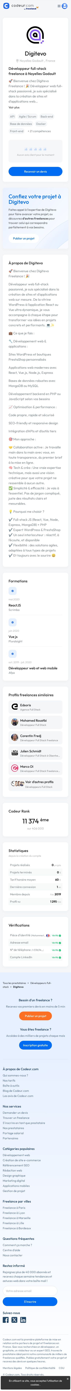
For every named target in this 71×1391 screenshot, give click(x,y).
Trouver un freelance (16, 1118)
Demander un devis (15, 1112)
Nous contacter (13, 1255)
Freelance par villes (17, 1201)
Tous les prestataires (14, 983)
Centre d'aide (11, 1250)
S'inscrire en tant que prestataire (24, 1123)
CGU (61, 1368)
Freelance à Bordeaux (17, 1228)
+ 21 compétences (39, 131)
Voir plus (14, 107)
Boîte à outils (11, 1085)
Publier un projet (23, 238)
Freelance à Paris (14, 1207)
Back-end (47, 116)
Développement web (16, 1155)
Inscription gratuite (35, 1045)
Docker (41, 124)
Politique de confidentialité (40, 1368)
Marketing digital (14, 1180)
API (12, 116)
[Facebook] (6, 1320)
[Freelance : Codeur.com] (21, 6)
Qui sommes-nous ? (15, 1075)
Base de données (21, 124)
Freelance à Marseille (17, 1218)
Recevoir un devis (35, 171)
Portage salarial (13, 1133)
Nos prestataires (13, 1128)
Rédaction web (12, 1170)
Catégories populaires (19, 1149)
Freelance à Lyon (14, 1213)
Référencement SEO (16, 1165)
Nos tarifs (9, 1080)
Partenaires (10, 1138)
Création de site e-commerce (22, 1160)
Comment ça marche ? (17, 1245)
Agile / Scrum (27, 116)
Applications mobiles (16, 1186)
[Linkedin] (23, 1320)
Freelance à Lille (13, 1223)
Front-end (16, 131)
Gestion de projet (14, 1191)
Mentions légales (12, 1368)
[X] (14, 1320)
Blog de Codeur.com (16, 1091)
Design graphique (14, 1175)
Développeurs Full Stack (38, 787)
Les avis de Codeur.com (18, 1096)
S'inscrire (30, 1301)
